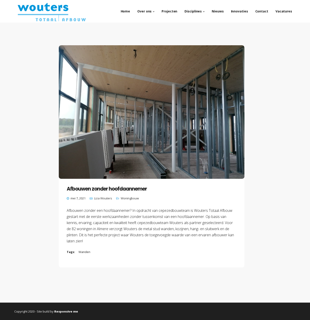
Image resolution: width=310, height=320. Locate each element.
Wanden (84, 252)
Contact (261, 11)
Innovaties (239, 11)
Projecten (169, 11)
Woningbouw (130, 198)
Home (125, 11)
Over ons (144, 11)
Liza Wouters (103, 198)
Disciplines (193, 11)
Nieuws (218, 11)
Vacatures (284, 11)
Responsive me (66, 311)
